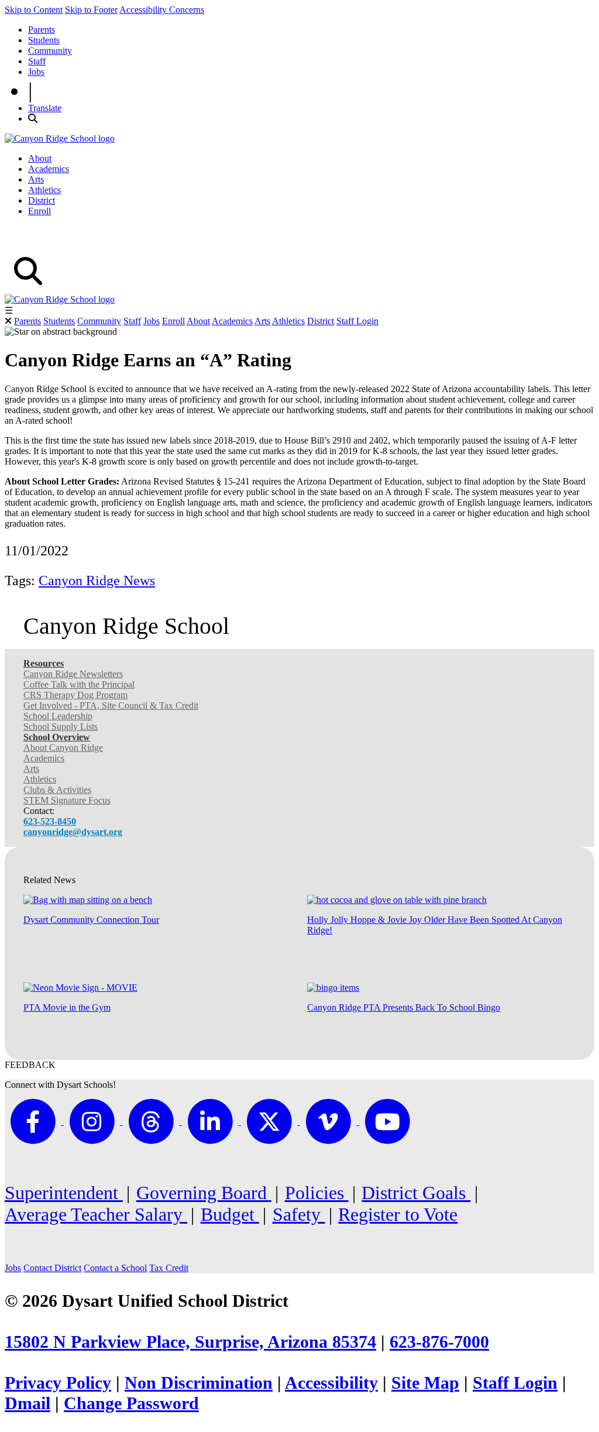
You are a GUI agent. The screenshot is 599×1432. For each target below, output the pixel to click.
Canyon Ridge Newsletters (73, 674)
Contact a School (115, 1268)
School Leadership (57, 716)
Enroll (39, 211)
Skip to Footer (91, 10)
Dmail (27, 1403)
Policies (317, 1192)
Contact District (52, 1268)
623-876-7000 (439, 1342)
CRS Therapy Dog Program (75, 695)
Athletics (44, 190)
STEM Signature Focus (67, 800)
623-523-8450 (49, 821)
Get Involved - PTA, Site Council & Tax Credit (110, 705)
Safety (299, 1214)
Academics (48, 169)
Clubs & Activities (57, 790)
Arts (36, 179)
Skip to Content (34, 10)
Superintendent (64, 1192)
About (39, 158)
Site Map (425, 1383)
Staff (37, 61)
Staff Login (357, 321)
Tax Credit (168, 1268)
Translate (44, 108)
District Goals (416, 1192)
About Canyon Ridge (63, 748)
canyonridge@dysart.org (72, 832)
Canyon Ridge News (97, 580)
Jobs (36, 72)
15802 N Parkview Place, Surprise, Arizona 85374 (190, 1342)
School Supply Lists (60, 727)
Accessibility (331, 1383)
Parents (41, 30)
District (41, 200)
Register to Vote (397, 1214)
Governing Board (203, 1192)
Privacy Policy (58, 1383)
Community (50, 51)
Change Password (131, 1403)
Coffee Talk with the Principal (79, 684)
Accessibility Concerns (161, 10)
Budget (230, 1214)
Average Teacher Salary (96, 1214)
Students (44, 40)
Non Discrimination (199, 1383)
